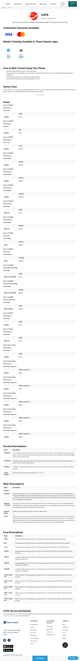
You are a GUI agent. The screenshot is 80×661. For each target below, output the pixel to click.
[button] (9, 4)
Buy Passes (40, 658)
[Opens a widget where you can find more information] (73, 658)
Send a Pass (14, 89)
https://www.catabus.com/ (10, 615)
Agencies (4, 7)
